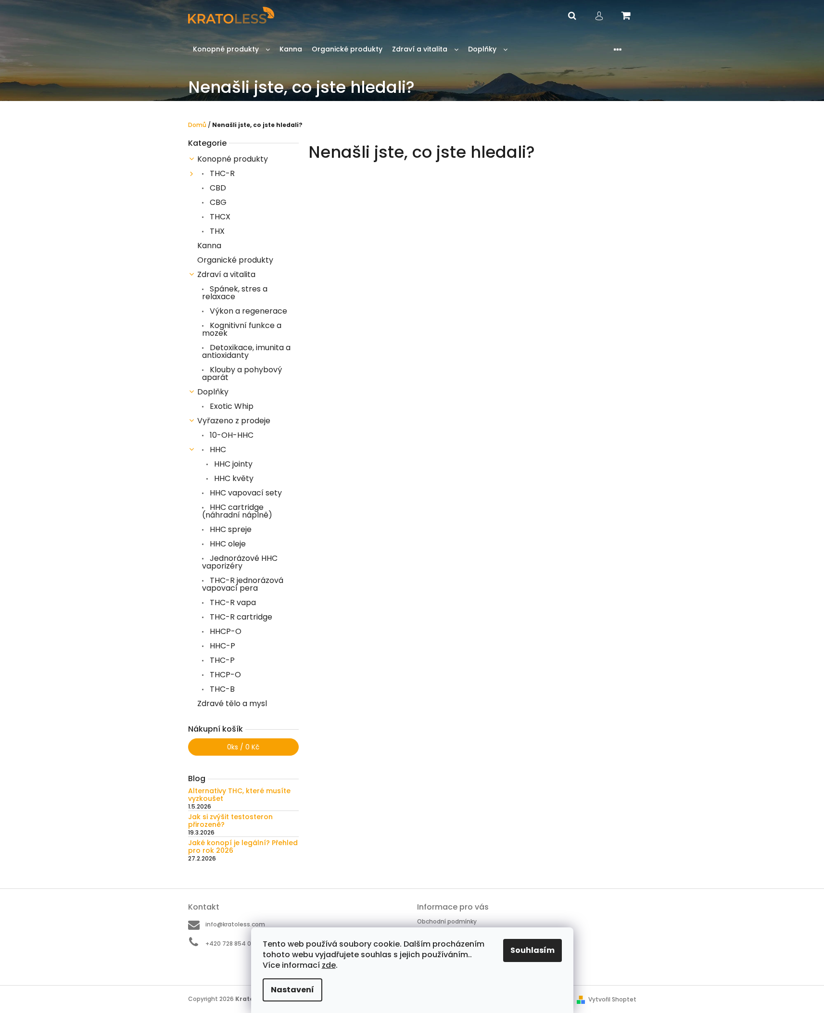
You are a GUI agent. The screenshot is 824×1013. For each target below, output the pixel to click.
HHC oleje (227, 543)
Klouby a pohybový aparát (242, 373)
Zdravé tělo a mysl (232, 703)
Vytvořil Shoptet (612, 999)
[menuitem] (231, 49)
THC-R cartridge (240, 616)
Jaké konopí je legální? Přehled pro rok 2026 (243, 846)
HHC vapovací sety (245, 492)
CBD (217, 187)
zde (329, 965)
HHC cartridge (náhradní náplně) (237, 511)
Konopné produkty (232, 159)
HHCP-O (224, 631)
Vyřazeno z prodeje (233, 420)
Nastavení (292, 989)
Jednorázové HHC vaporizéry (240, 562)
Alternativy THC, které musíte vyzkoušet (239, 794)
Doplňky (212, 391)
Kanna (209, 245)
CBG (217, 202)
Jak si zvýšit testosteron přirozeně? (230, 820)
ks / (243, 747)
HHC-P (221, 645)
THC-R (221, 173)
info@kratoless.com (235, 924)
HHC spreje (230, 529)
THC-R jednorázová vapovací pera (242, 584)
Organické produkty (235, 260)
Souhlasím (532, 950)
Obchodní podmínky (447, 921)
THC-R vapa (232, 602)
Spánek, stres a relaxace (234, 292)
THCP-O (224, 674)
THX (216, 231)
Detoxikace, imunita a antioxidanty (246, 351)
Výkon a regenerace (247, 311)
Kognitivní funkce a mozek (241, 329)
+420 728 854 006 (232, 943)
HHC (217, 449)
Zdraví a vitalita (226, 274)
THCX (219, 216)
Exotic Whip (231, 406)
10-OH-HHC (231, 435)
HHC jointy (232, 463)
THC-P (221, 660)
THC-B (221, 689)
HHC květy (233, 478)
